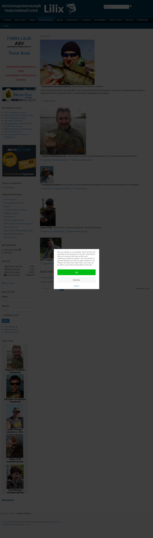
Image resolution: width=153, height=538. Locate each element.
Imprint (76, 286)
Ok (76, 272)
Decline (76, 279)
